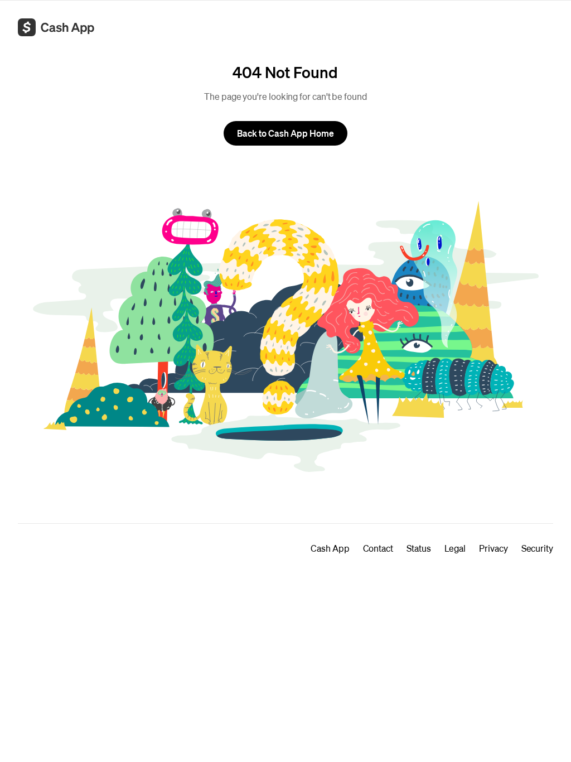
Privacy (493, 548)
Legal (455, 548)
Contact (378, 548)
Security (537, 548)
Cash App (330, 548)
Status (419, 548)
